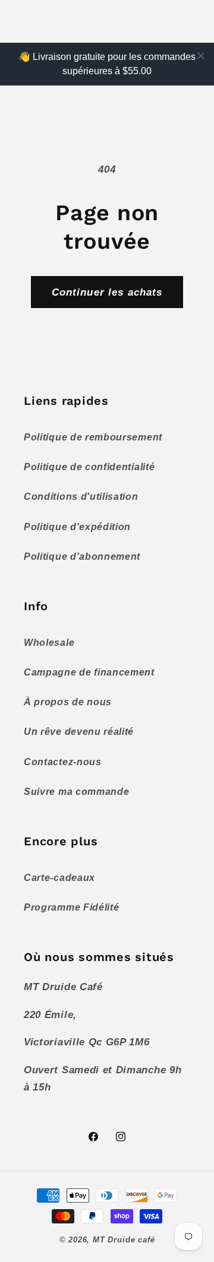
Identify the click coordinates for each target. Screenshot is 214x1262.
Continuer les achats (107, 292)
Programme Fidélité (71, 907)
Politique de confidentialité (89, 466)
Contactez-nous (63, 761)
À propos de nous (68, 701)
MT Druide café (124, 1240)
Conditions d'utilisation (81, 496)
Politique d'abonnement (82, 556)
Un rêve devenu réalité (79, 731)
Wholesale (49, 642)
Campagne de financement (89, 672)
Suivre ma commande (76, 791)
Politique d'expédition (77, 526)
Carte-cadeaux (59, 877)
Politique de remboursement (93, 437)
